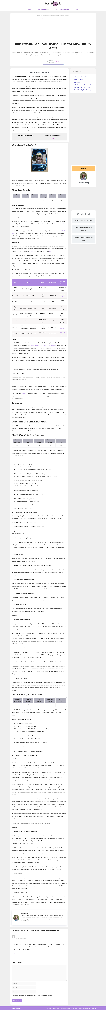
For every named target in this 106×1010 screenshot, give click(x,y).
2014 (32, 251)
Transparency (77, 82)
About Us (49, 1008)
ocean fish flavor (49, 384)
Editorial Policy (56, 1008)
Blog (77, 9)
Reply (15, 953)
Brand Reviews (53, 18)
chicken (23, 393)
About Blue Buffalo (79, 79)
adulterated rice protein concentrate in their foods (43, 345)
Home (29, 9)
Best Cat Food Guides (43, 9)
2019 (50, 251)
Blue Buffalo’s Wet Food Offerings (83, 87)
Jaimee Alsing (45, 18)
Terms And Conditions (65, 1008)
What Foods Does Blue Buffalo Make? (84, 84)
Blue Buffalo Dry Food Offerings (82, 90)
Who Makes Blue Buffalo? (81, 77)
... (22, 922)
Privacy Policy (74, 1008)
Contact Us (94, 1008)
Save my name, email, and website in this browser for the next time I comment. (33, 995)
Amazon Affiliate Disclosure (84, 1008)
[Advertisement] (53, 31)
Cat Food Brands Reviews (62, 9)
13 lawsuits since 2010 (59, 224)
